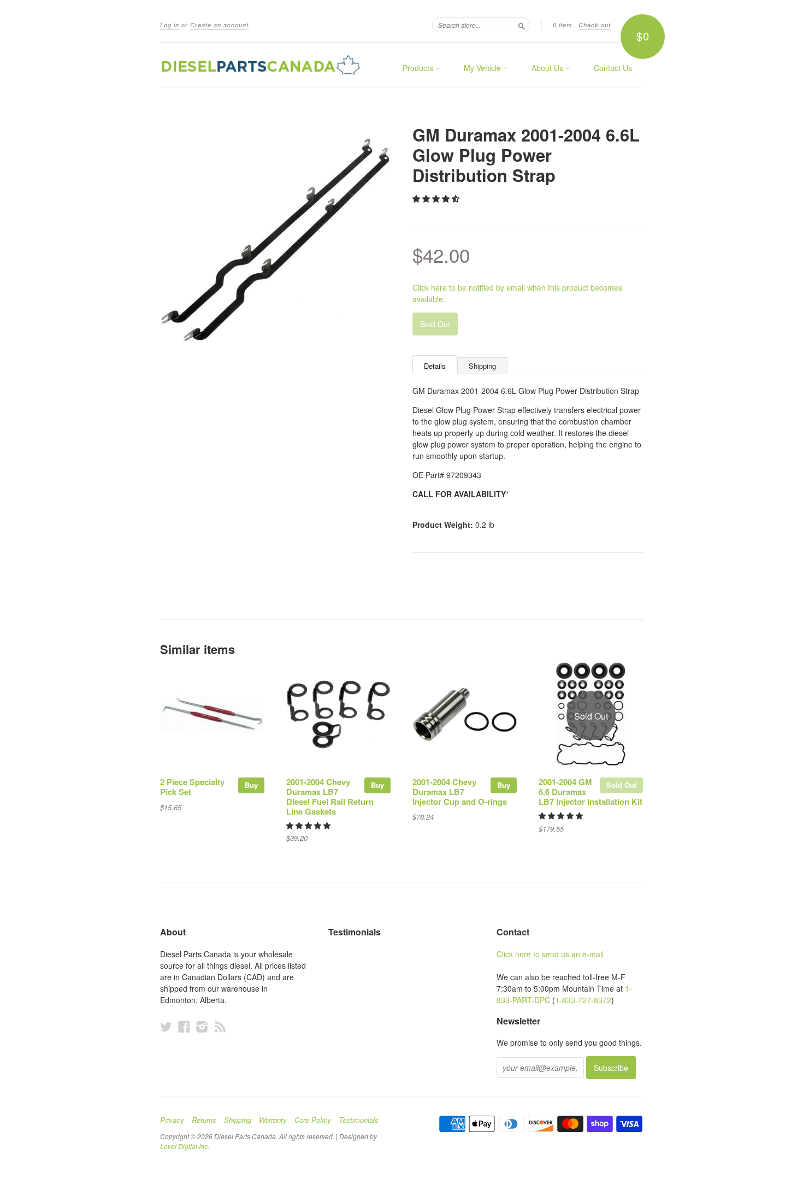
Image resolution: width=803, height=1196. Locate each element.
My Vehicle (483, 67)
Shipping (482, 366)
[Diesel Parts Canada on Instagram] (202, 1026)
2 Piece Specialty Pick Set (192, 787)
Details (435, 366)
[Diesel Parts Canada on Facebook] (184, 1026)
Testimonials (359, 1120)
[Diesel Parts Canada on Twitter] (166, 1026)
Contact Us (613, 67)
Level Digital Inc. (184, 1146)
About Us (548, 67)
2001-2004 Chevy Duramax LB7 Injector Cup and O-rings (459, 792)
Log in (169, 25)
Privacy (172, 1120)
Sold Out (621, 785)
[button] (437, 198)
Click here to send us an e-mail (550, 953)
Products (419, 67)
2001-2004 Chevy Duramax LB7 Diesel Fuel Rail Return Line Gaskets (330, 796)
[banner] (260, 65)
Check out (594, 25)
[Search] (521, 24)
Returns (204, 1120)
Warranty (273, 1120)
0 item (562, 25)
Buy (251, 785)
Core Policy (312, 1120)
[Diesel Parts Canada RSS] (220, 1026)
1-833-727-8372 (583, 999)
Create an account (219, 25)
